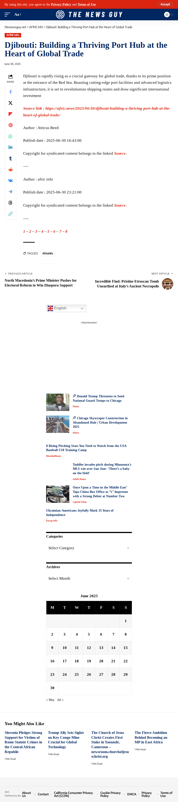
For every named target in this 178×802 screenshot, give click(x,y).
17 (65, 661)
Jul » (60, 700)
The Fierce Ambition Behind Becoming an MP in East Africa (151, 737)
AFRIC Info (12, 35)
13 (101, 647)
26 (89, 674)
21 (113, 661)
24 (65, 674)
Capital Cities (80, 501)
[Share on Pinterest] (10, 125)
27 (101, 674)
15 (126, 647)
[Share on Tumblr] (10, 158)
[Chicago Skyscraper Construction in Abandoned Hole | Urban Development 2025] (57, 424)
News (76, 406)
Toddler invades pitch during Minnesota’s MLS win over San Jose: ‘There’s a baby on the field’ (102, 469)
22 (126, 661)
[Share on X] (10, 103)
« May (50, 700)
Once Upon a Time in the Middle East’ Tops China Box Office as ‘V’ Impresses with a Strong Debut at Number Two (100, 492)
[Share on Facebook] (10, 91)
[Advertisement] (89, 355)
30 (52, 688)
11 (77, 647)
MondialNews (53, 456)
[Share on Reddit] (10, 169)
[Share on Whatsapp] (10, 136)
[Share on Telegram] (10, 191)
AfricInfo (47, 253)
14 (113, 647)
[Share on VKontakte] (10, 180)
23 (52, 674)
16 (52, 661)
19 (89, 661)
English (60, 308)
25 (77, 674)
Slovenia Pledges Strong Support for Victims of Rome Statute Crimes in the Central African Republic (23, 742)
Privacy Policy (61, 4)
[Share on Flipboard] (10, 114)
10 (65, 647)
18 (77, 661)
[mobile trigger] (9, 14)
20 (101, 661)
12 (89, 647)
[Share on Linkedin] (10, 147)
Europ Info (51, 520)
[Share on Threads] (10, 202)
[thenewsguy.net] (89, 14)
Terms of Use (87, 4)
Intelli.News (79, 479)
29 (126, 674)
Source (120, 153)
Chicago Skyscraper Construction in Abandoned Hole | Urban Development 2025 (100, 422)
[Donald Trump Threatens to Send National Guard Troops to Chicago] (57, 402)
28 (113, 674)
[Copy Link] (10, 213)
